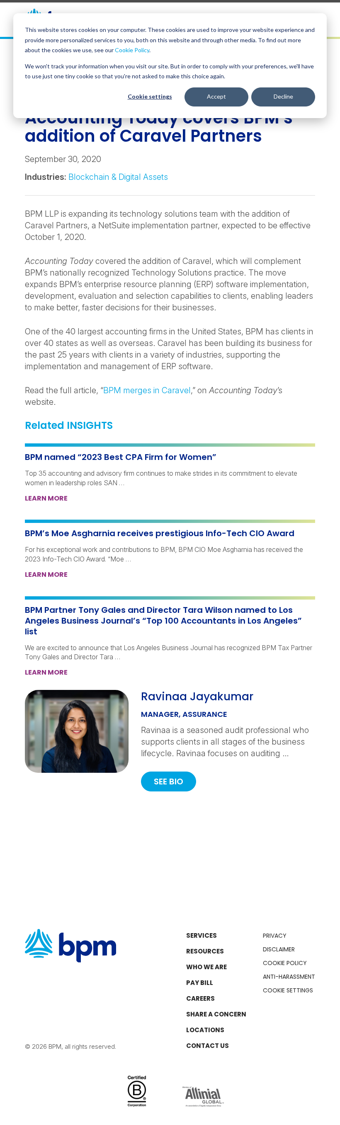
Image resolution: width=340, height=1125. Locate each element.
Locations (205, 1030)
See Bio (168, 781)
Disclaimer (279, 949)
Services (201, 935)
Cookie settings (150, 96)
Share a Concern (216, 1014)
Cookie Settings (288, 990)
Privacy (275, 935)
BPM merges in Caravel (147, 390)
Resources (205, 951)
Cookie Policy (132, 49)
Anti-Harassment (289, 977)
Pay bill (199, 982)
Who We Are (206, 967)
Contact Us (207, 1045)
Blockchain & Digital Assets (118, 177)
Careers (200, 998)
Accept (216, 96)
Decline (283, 96)
